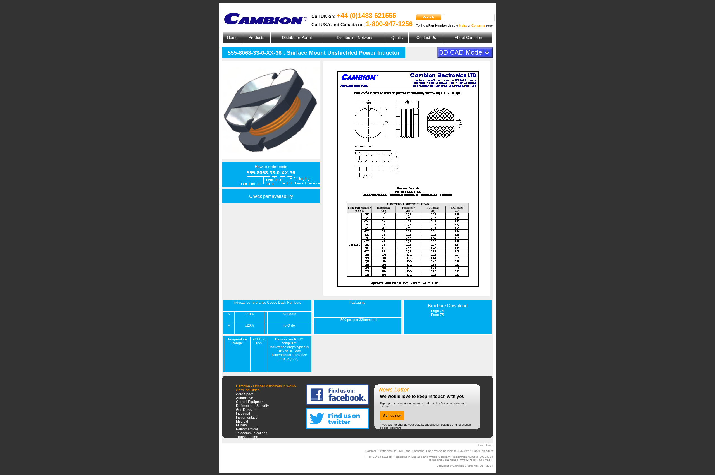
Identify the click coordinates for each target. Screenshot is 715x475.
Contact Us (426, 37)
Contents (478, 25)
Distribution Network (354, 37)
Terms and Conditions (442, 459)
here (398, 427)
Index (463, 25)
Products (256, 37)
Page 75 (437, 315)
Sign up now (392, 416)
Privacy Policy (467, 459)
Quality (397, 37)
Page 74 (437, 311)
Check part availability (271, 196)
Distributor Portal (297, 37)
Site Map (484, 459)
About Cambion (468, 37)
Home (232, 37)
